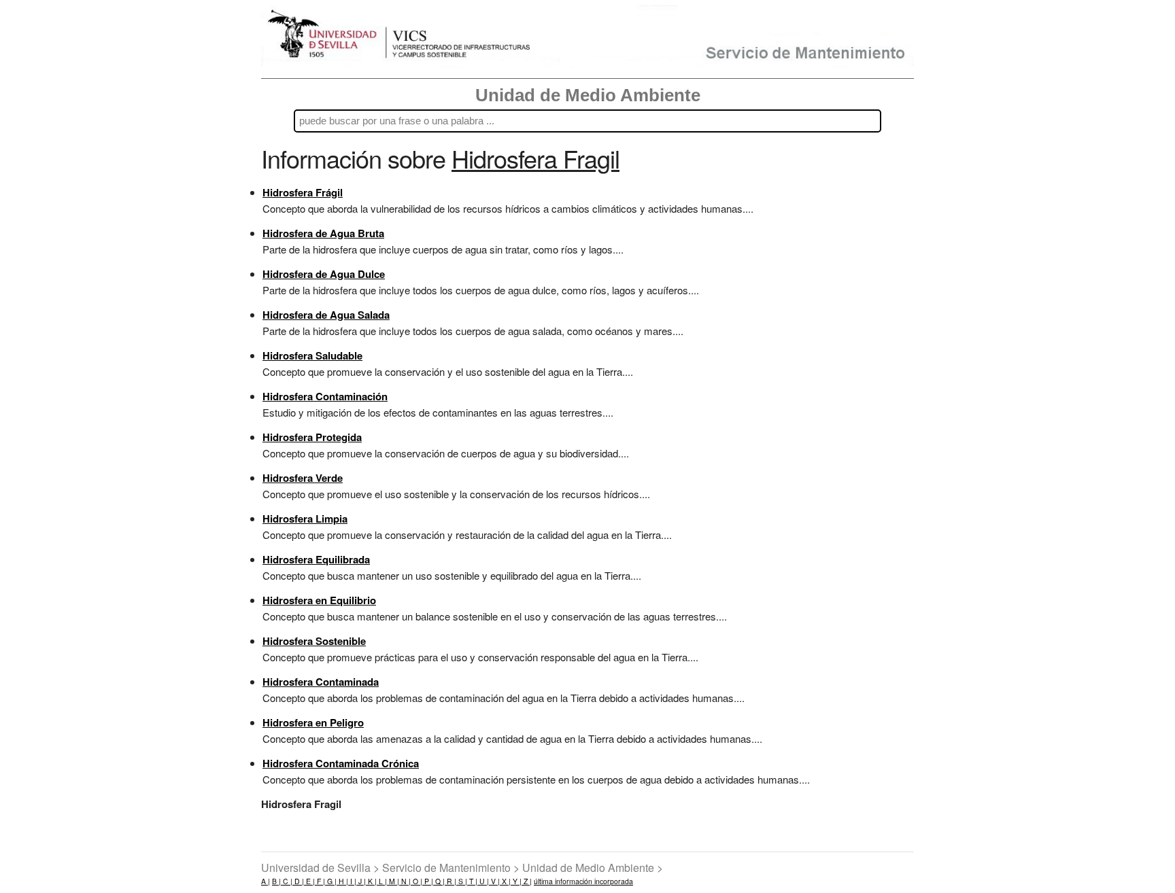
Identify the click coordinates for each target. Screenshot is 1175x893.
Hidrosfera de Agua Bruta (323, 233)
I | (352, 881)
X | (505, 881)
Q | (439, 881)
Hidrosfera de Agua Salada (326, 314)
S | (461, 881)
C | (286, 881)
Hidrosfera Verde (302, 477)
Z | (527, 881)
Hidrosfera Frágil (302, 192)
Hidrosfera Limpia (304, 518)
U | (483, 881)
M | (393, 881)
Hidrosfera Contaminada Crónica (340, 763)
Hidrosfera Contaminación (325, 396)
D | (298, 881)
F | (320, 881)
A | (265, 881)
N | (405, 881)
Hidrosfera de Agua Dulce (323, 273)
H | (342, 881)
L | (382, 881)
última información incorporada (583, 881)
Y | (516, 881)
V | (494, 881)
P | (427, 881)
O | (416, 881)
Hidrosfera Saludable (312, 355)
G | (331, 881)
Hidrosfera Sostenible (314, 640)
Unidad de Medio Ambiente (587, 95)
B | (276, 881)
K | (371, 881)
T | (472, 881)
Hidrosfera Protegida (312, 437)
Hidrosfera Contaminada (320, 681)
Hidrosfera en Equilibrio (319, 600)
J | (361, 881)
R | (450, 881)
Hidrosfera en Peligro (313, 722)
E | (309, 881)
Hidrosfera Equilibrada (316, 559)
